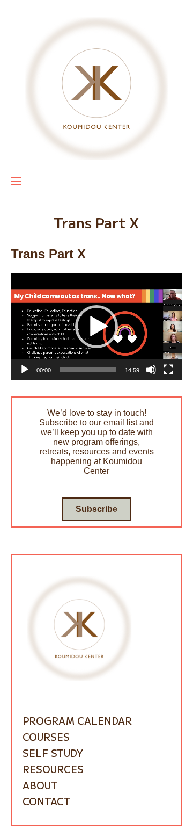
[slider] (88, 369)
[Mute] (151, 369)
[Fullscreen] (168, 369)
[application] (96, 326)
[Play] (24, 369)
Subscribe (96, 509)
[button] (96, 326)
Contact (47, 801)
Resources (53, 769)
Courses (46, 737)
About (40, 785)
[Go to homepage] (96, 87)
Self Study (53, 753)
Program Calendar (77, 720)
